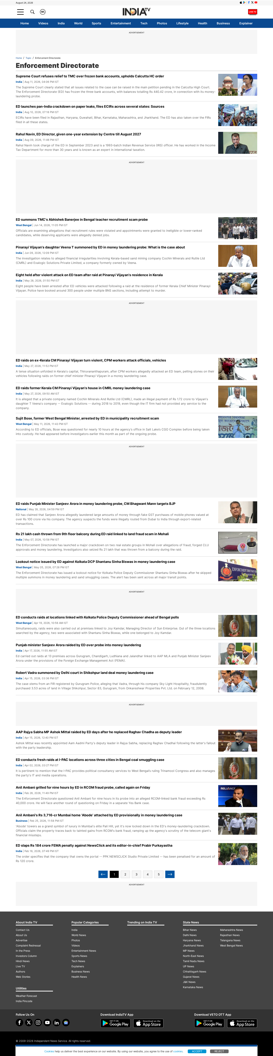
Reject (219, 1051)
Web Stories (23, 976)
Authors (20, 971)
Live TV (20, 966)
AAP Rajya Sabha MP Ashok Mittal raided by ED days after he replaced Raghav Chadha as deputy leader (99, 732)
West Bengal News (231, 945)
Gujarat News (191, 976)
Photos (162, 23)
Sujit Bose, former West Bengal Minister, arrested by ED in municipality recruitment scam (87, 418)
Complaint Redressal (28, 945)
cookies (178, 1051)
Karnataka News (193, 987)
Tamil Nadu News (193, 961)
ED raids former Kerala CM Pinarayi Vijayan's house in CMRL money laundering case (83, 388)
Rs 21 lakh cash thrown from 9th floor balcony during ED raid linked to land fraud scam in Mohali (92, 534)
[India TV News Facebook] (249, 2)
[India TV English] (136, 12)
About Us (21, 935)
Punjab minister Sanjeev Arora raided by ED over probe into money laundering (78, 645)
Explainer (246, 23)
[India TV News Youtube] (256, 2)
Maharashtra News (231, 929)
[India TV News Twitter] (252, 2)
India (61, 23)
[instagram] (38, 1022)
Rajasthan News (230, 935)
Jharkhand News (193, 945)
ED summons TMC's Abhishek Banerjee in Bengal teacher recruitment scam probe (82, 219)
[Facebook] (19, 1022)
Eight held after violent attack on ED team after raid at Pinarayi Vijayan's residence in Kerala (89, 275)
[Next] (170, 874)
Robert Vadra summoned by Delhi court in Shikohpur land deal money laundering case (85, 673)
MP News (188, 950)
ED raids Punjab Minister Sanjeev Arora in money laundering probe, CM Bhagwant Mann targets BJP (96, 504)
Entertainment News (84, 950)
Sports (96, 23)
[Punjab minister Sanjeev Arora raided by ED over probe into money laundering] (237, 654)
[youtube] (47, 1022)
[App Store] (148, 1023)
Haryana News (192, 940)
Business (223, 23)
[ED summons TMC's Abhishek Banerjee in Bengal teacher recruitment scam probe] (237, 228)
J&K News (189, 981)
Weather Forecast (26, 995)
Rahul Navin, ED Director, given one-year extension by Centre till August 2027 (78, 134)
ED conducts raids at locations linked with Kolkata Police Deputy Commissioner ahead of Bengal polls (97, 617)
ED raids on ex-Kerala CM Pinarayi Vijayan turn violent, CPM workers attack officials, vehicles (91, 360)
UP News (188, 966)
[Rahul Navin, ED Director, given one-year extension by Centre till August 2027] (237, 143)
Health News (79, 976)
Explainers (78, 966)
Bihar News (190, 929)
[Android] (244, 2)
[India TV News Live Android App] (115, 1023)
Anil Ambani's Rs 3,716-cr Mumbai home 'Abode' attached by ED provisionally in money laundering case (99, 815)
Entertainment (121, 23)
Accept (197, 1051)
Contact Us (22, 929)
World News (79, 935)
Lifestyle (182, 23)
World (78, 23)
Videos (43, 23)
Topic (28, 58)
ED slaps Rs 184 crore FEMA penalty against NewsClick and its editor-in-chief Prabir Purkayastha (94, 845)
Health (202, 23)
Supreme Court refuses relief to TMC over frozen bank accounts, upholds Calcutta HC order (90, 76)
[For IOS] (242, 1023)
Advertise (21, 940)
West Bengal (24, 225)
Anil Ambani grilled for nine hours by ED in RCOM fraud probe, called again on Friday (83, 787)
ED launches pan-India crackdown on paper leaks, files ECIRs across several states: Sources (90, 106)
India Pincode (24, 1001)
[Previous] (103, 874)
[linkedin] (56, 1022)
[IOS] (241, 2)
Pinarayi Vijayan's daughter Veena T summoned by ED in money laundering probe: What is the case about (100, 247)
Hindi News (23, 961)
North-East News (193, 955)
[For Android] (209, 1023)
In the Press (23, 950)
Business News (81, 971)
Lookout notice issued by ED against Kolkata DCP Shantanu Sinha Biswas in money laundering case (95, 562)
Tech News (78, 961)
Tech (143, 23)
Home (24, 23)
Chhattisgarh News (194, 971)
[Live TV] (252, 12)
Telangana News (230, 940)
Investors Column (26, 955)
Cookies (49, 1051)
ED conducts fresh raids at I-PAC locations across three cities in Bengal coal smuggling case (90, 760)
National (21, 509)
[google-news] (66, 1022)
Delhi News (189, 935)
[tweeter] (28, 1022)
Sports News (79, 955)
